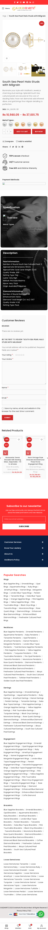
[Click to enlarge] (6, 58)
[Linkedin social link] (30, 2)
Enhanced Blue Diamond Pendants (18, 668)
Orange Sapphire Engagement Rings (19, 771)
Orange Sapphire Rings (20, 599)
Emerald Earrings (32, 692)
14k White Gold (14, 228)
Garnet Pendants (30, 641)
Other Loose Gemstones (26, 894)
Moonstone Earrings (12, 716)
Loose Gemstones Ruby (30, 867)
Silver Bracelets (12, 467)
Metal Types (8, 120)
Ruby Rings (32, 587)
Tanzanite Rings (18, 596)
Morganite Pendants (12, 644)
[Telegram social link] (22, 146)
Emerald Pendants (34, 631)
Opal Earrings (9, 695)
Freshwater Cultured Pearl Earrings (18, 725)
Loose (26, 879)
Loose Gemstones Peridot (15, 891)
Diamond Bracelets (33, 834)
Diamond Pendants (33, 662)
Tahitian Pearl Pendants (29, 677)
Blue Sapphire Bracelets (14, 809)
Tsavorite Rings (10, 608)
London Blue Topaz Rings (21, 593)
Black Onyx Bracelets (33, 828)
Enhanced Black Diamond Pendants (19, 665)
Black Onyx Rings (28, 605)
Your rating (7, 355)
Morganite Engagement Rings (16, 758)
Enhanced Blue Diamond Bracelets (18, 837)
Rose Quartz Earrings (32, 716)
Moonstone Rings (26, 608)
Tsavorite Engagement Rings (23, 783)
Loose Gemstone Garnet (25, 882)
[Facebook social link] (14, 2)
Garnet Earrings (37, 698)
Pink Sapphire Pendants (15, 650)
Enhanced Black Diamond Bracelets (19, 840)
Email (5, 398)
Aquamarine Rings (18, 587)
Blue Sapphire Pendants (14, 631)
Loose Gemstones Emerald (15, 870)
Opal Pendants (29, 638)
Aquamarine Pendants (13, 635)
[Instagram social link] (20, 2)
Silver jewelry (13, 469)
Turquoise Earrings (11, 713)
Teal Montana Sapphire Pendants (28, 647)
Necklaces (8, 627)
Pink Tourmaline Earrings (23, 710)
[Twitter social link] (17, 2)
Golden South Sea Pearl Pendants (18, 681)
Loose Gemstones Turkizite (26, 888)
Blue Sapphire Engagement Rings (18, 743)
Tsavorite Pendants (12, 659)
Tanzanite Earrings (29, 701)
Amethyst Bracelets (27, 816)
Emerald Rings (35, 467)
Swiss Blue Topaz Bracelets (25, 825)
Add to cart (22, 131)
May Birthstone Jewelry (35, 469)
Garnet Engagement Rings (22, 755)
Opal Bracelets (10, 812)
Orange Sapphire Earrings (14, 707)
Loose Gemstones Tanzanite (16, 864)
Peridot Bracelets (21, 822)
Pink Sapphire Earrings (32, 704)
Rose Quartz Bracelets (13, 834)
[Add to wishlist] (19, 439)
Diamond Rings (23, 611)
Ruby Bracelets (10, 816)
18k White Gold (14, 230)
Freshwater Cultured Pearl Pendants (19, 671)
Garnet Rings (25, 590)
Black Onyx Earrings (30, 713)
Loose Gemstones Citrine (25, 876)
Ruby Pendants (31, 635)
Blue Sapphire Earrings (13, 692)
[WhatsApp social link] (33, 2)
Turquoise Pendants (22, 653)
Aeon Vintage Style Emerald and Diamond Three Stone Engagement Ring (35, 460)
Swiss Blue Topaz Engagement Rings (26, 768)
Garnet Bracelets (11, 819)
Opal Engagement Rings (32, 746)
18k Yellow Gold (27, 230)
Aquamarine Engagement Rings (18, 749)
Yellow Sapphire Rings (20, 602)
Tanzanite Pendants (12, 638)
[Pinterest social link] (27, 2)
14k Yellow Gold (28, 228)
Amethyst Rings (11, 590)
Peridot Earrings (11, 701)
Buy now (39, 131)
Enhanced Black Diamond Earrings (27, 722)
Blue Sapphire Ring (11, 583)
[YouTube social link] (24, 2)
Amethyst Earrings (20, 698)
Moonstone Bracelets (33, 831)
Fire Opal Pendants (33, 656)
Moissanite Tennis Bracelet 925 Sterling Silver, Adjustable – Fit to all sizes (12, 460)
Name (5, 387)
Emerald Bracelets (34, 809)
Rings (35, 472)
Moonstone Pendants (32, 659)
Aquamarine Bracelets (28, 812)
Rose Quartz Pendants (13, 662)
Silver (5, 228)
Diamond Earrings (11, 719)
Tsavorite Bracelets (13, 831)
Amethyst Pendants (12, 641)
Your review (7, 359)
